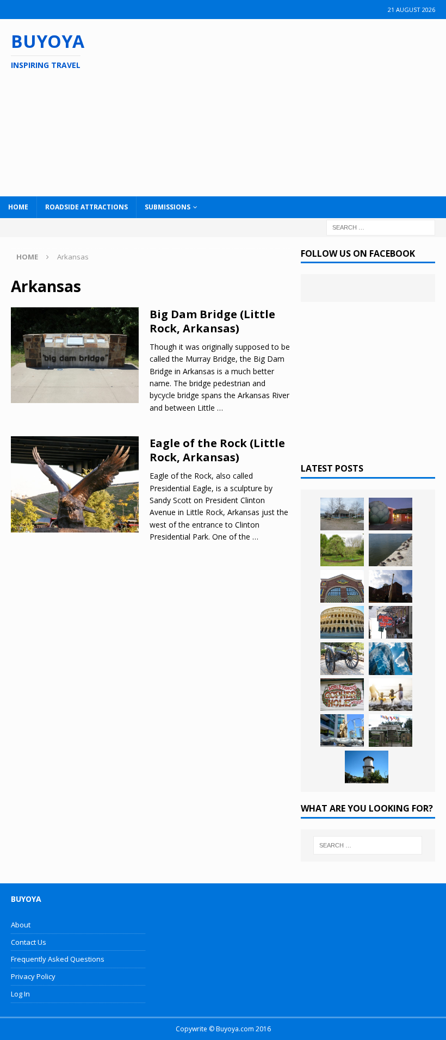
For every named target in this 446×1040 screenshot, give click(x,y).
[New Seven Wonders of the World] (342, 622)
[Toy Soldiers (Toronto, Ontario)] (342, 730)
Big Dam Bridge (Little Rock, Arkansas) (212, 321)
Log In (20, 994)
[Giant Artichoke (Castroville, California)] (390, 514)
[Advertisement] (290, 106)
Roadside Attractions (86, 207)
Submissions (167, 207)
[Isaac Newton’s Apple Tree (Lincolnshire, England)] (342, 550)
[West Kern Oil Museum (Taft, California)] (342, 514)
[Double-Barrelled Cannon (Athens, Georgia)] (342, 658)
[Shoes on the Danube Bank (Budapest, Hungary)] (390, 550)
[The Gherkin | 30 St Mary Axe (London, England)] (390, 658)
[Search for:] (380, 226)
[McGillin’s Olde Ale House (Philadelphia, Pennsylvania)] (390, 622)
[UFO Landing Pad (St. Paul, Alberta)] (390, 730)
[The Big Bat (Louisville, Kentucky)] (390, 586)
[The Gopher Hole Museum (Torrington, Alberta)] (342, 694)
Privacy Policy (33, 976)
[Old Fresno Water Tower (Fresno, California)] (366, 767)
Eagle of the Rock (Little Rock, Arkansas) (217, 450)
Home (18, 207)
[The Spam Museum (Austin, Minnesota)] (342, 586)
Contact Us (28, 942)
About (20, 925)
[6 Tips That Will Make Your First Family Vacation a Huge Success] (390, 694)
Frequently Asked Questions (57, 959)
